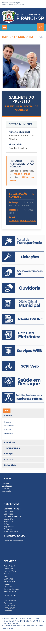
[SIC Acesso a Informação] (23, 272)
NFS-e (6, 574)
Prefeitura (9, 442)
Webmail (8, 611)
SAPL (6, 576)
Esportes (8, 529)
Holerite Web (10, 571)
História (7, 422)
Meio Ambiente (11, 532)
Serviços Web (10, 581)
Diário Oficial (9, 519)
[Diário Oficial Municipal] (23, 303)
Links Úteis (10, 465)
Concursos (8, 514)
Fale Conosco (10, 600)
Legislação (9, 433)
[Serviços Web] (23, 350)
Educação (8, 521)
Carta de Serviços (11, 589)
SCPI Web (8, 579)
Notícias (7, 429)
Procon (7, 584)
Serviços (9, 454)
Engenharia (9, 526)
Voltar (41, 37)
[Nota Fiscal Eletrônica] (23, 335)
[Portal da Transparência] (23, 241)
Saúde (6, 524)
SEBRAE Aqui (10, 591)
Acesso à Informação (11, 3)
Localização (9, 426)
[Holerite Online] (23, 319)
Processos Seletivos (13, 516)
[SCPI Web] (23, 366)
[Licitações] (23, 256)
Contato (8, 459)
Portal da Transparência (13, 5)
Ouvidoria (8, 586)
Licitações (8, 511)
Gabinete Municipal (12, 509)
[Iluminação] (23, 382)
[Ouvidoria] (23, 288)
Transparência (12, 448)
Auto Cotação (10, 566)
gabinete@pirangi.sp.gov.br (22, 220)
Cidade (8, 415)
